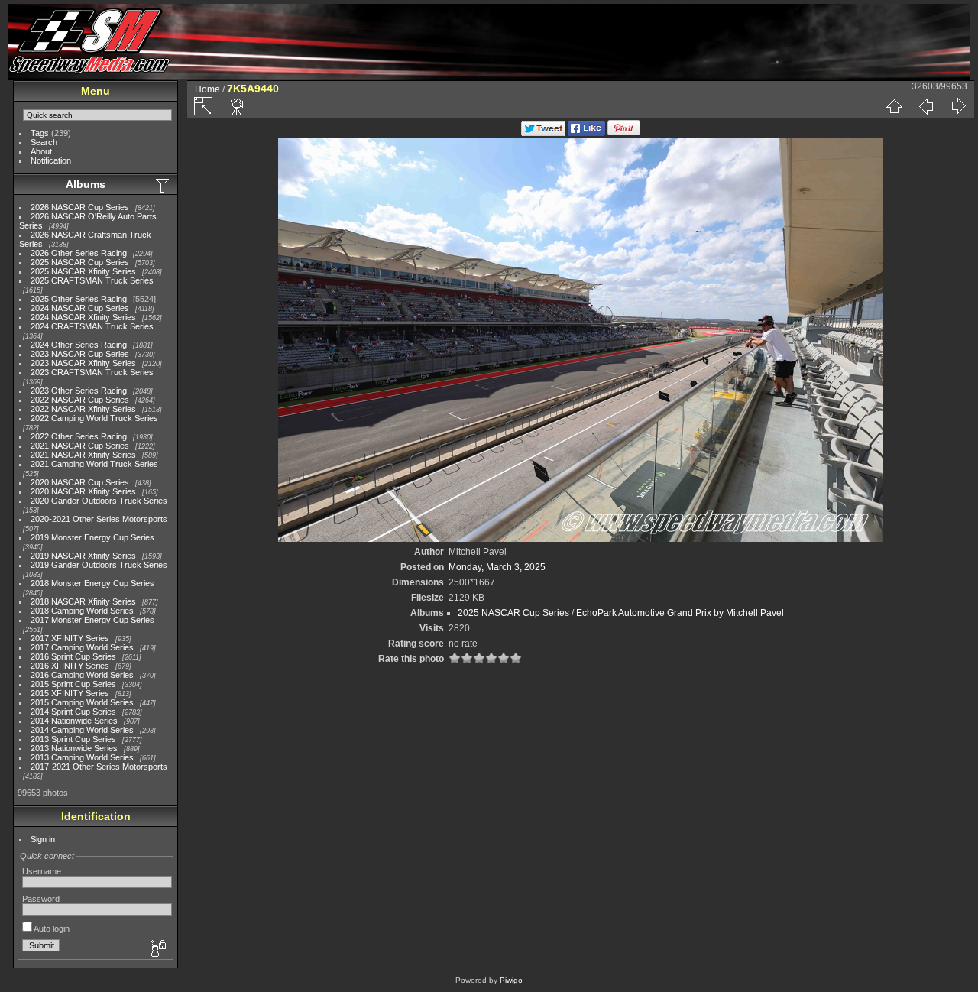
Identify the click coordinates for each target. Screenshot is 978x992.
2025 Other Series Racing (79, 298)
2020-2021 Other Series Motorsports (99, 519)
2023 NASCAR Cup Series (80, 353)
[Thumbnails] (894, 106)
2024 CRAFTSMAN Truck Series (92, 326)
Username (41, 871)
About (41, 151)
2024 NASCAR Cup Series (80, 308)
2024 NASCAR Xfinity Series (83, 317)
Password (41, 898)
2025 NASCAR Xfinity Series (83, 271)
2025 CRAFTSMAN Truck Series (92, 280)
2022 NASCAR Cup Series (80, 399)
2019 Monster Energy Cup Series (92, 537)
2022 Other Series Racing (79, 436)
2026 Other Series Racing (79, 253)
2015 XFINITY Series (70, 693)
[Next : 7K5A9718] (958, 106)
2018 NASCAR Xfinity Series (83, 601)
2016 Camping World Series (82, 674)
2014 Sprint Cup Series (73, 711)
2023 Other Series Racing (79, 390)
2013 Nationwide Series (74, 748)
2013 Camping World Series (82, 757)
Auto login (51, 928)
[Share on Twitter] (543, 133)
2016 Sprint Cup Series (73, 656)
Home (207, 89)
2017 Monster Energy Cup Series (92, 619)
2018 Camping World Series (82, 610)
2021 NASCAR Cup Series (80, 445)
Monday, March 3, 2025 (497, 567)
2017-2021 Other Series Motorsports (99, 766)
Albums (85, 184)
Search (44, 142)
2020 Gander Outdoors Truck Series (99, 500)
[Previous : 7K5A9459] (926, 106)
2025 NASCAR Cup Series (80, 262)
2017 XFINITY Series (70, 638)
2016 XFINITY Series (70, 665)
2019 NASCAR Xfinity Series (83, 555)
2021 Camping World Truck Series (94, 463)
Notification (51, 160)
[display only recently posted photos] (163, 185)
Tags (40, 133)
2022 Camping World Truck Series (94, 418)
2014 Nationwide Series (74, 720)
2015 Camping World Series (82, 702)
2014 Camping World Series (82, 729)
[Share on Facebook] (586, 133)
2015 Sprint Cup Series (73, 684)
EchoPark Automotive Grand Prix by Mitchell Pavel (680, 613)
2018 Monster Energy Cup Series (92, 583)
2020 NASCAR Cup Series (80, 482)
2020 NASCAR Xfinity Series (83, 491)
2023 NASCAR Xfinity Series (83, 363)
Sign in (43, 839)
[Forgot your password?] (157, 949)
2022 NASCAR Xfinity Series (83, 408)
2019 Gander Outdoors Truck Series (99, 564)
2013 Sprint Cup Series (73, 739)
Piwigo (511, 980)
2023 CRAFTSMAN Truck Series (92, 372)
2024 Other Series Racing (79, 344)
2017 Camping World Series (82, 647)
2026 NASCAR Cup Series (80, 207)
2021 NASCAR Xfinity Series (83, 454)
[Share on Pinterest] (623, 133)
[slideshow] (238, 106)
